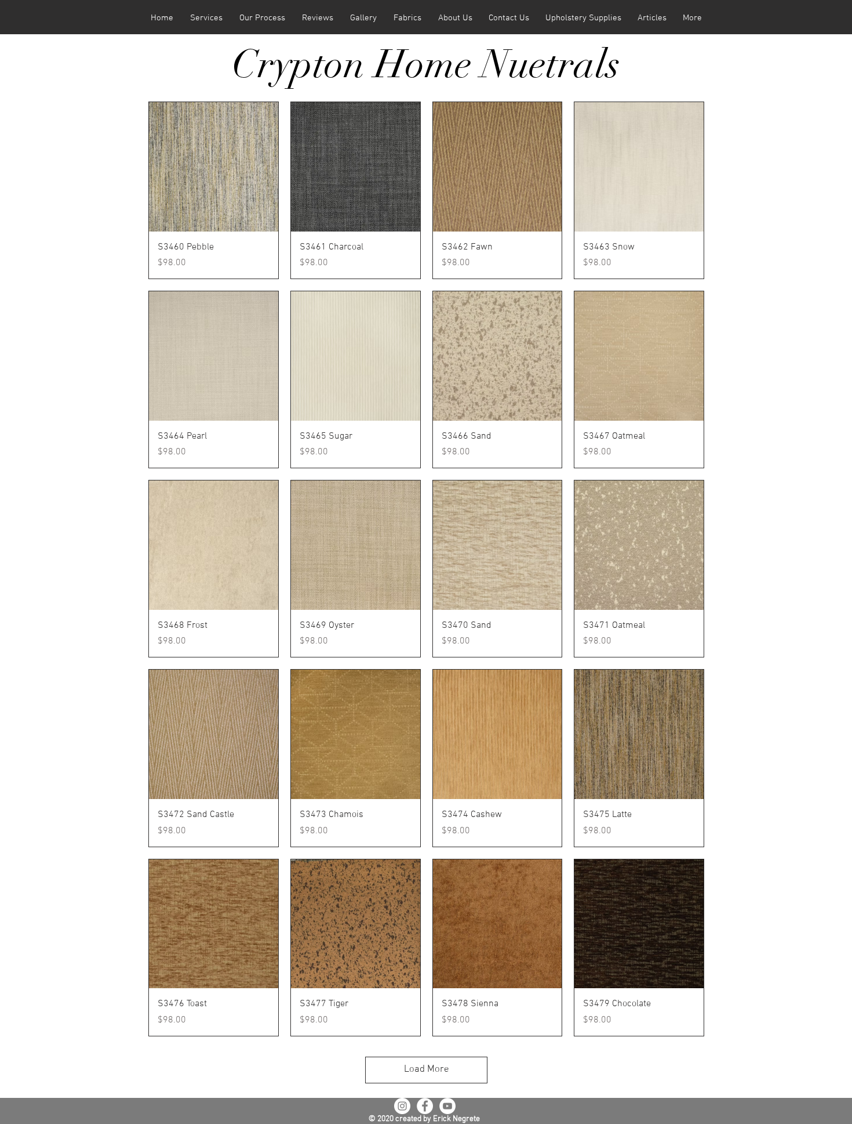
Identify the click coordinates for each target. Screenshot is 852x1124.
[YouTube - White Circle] (447, 1106)
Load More (426, 1069)
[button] (206, 18)
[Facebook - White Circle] (425, 1106)
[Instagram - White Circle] (402, 1106)
